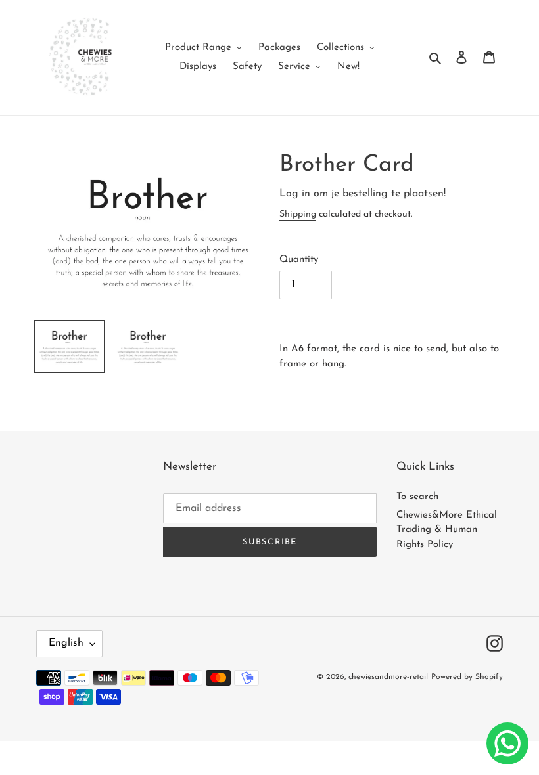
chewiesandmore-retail (388, 677)
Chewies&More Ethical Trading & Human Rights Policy (446, 530)
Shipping (297, 214)
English (66, 643)
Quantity (298, 260)
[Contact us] (507, 743)
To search (417, 497)
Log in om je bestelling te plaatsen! (362, 193)
